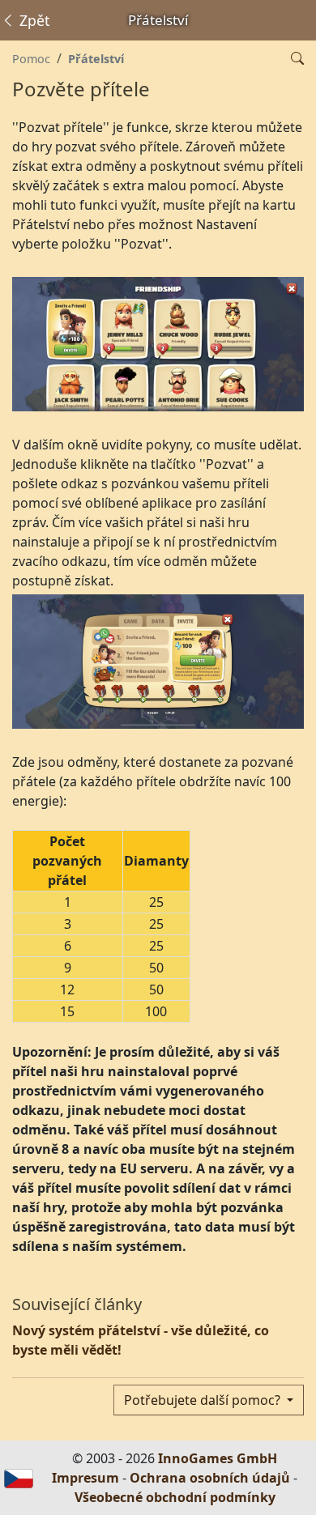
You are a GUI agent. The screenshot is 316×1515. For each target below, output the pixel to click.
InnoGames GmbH (217, 1458)
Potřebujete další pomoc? (204, 1400)
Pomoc (31, 58)
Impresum (85, 1478)
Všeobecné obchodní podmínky (175, 1497)
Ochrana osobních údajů (210, 1478)
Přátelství (96, 58)
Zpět (32, 20)
